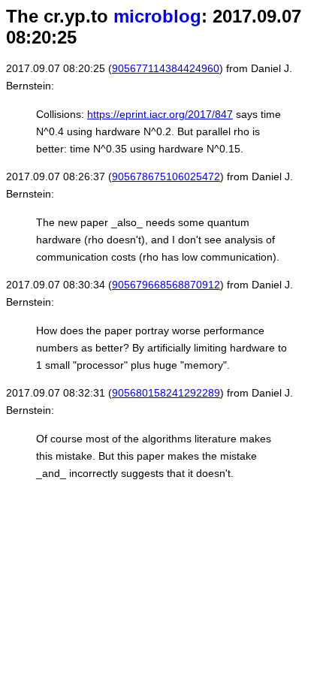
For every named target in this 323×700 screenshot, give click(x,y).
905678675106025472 (166, 176)
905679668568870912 (166, 285)
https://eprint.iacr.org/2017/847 (160, 114)
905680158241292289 (166, 393)
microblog (157, 16)
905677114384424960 (165, 68)
